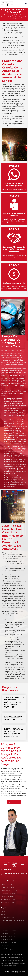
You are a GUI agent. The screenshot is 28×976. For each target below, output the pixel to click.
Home (6, 15)
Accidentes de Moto (7, 939)
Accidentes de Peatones (9, 942)
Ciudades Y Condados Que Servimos (12, 920)
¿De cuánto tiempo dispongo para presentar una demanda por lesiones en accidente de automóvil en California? (13, 703)
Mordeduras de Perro (8, 945)
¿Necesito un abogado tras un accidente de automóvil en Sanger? (13, 718)
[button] (26, 4)
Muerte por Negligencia (8, 949)
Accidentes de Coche (8, 936)
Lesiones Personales (7, 917)
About (3, 914)
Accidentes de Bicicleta (8, 930)
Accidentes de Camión (8, 933)
